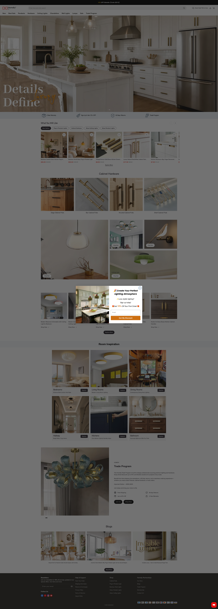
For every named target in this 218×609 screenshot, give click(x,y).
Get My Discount (125, 318)
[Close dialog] (140, 287)
